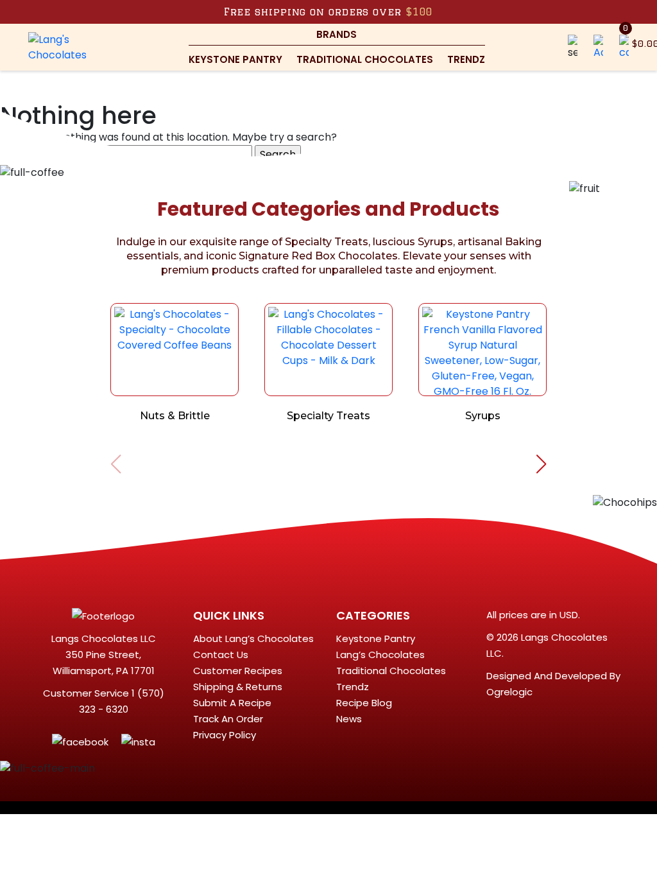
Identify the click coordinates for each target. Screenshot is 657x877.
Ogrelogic (509, 692)
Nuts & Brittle (175, 416)
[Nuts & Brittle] (174, 349)
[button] (572, 46)
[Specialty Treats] (328, 349)
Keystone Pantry (235, 59)
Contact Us (220, 654)
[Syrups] (482, 349)
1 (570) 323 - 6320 (121, 701)
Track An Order (228, 718)
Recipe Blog (364, 702)
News (349, 718)
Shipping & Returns (237, 686)
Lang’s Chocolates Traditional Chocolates (391, 662)
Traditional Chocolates (364, 59)
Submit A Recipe (232, 702)
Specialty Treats (328, 416)
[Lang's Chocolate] (66, 46)
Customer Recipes (237, 670)
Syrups (482, 416)
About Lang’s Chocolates (253, 638)
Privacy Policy (224, 735)
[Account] (598, 46)
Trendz (466, 59)
